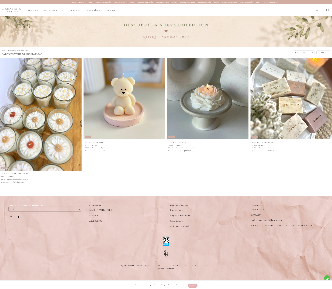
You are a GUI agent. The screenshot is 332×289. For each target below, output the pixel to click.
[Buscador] (317, 10)
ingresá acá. (189, 266)
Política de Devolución (180, 226)
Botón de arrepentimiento (203, 266)
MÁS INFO (111, 10)
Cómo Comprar (176, 220)
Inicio (3, 50)
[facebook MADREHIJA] (18, 216)
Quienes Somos (177, 210)
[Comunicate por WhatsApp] (327, 278)
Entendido (192, 285)
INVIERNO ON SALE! (52, 10)
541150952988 (257, 209)
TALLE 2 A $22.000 (94, 10)
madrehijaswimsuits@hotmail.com (266, 220)
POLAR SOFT (95, 215)
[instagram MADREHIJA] (11, 216)
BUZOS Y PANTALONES (101, 210)
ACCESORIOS (74, 10)
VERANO (32, 10)
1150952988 (256, 214)
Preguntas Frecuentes (180, 215)
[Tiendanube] (166, 269)
